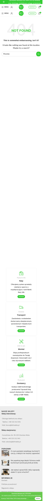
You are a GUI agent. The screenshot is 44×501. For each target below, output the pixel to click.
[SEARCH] (38, 54)
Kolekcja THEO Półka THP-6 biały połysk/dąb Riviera (14, 498)
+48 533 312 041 (14, 422)
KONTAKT (32, 7)
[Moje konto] (12, 7)
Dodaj (38, 498)
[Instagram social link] (3, 1)
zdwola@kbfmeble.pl (13, 442)
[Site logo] (21, 7)
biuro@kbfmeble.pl (12, 425)
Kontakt (4, 480)
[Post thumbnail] (5, 453)
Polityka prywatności (9, 484)
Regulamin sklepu (8, 488)
